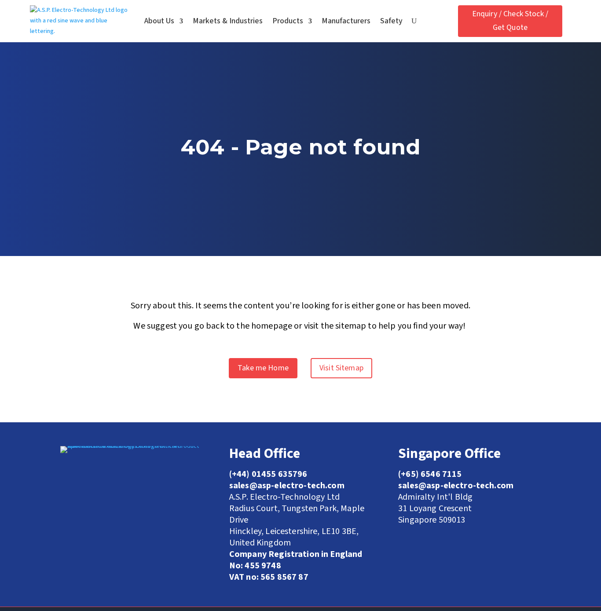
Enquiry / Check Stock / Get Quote (510, 20)
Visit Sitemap (341, 367)
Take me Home (263, 367)
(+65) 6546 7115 (430, 474)
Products (287, 20)
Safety (391, 20)
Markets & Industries (228, 20)
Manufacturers (346, 20)
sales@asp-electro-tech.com (455, 485)
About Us (159, 20)
